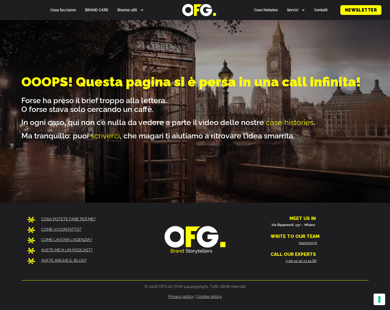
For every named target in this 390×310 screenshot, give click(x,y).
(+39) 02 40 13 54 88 (301, 261)
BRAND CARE (96, 10)
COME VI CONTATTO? (61, 229)
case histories (290, 122)
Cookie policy (209, 296)
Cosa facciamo (63, 10)
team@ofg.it (308, 243)
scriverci (105, 135)
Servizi (292, 10)
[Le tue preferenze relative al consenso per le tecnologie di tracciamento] (379, 299)
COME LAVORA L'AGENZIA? (66, 239)
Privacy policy (181, 296)
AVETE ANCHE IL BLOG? (64, 260)
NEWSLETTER (358, 11)
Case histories (266, 10)
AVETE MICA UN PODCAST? (67, 250)
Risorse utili (127, 10)
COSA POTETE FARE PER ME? (68, 219)
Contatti (321, 10)
